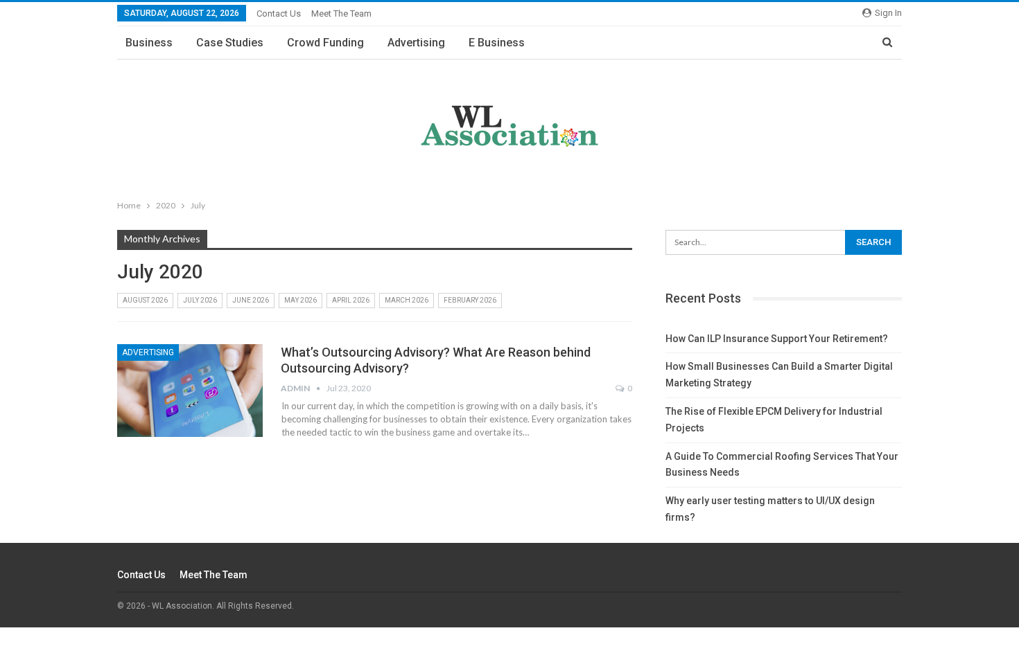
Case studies (229, 42)
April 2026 (350, 300)
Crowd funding (325, 42)
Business (149, 42)
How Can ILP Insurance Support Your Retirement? (776, 338)
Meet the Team (341, 13)
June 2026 (250, 300)
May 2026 (300, 300)
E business (497, 42)
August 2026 (145, 300)
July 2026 (200, 300)
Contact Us (278, 13)
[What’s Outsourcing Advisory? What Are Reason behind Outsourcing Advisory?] (190, 390)
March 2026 (406, 300)
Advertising (416, 42)
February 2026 (470, 300)
